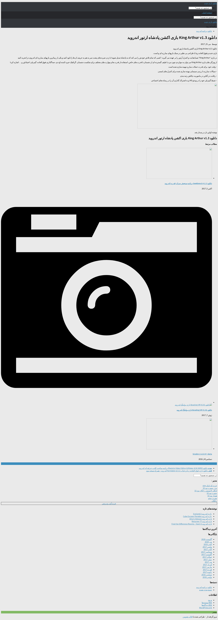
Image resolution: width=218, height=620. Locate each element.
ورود (210, 600)
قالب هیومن (188, 616)
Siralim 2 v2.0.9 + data (202, 454)
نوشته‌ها (207, 602)
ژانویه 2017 (207, 572)
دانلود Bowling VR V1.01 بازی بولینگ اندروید (194, 410)
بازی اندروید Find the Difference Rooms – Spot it (191, 524)
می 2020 (208, 542)
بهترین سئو (212, 498)
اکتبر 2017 (208, 549)
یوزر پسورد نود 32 (210, 488)
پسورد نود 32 (212, 493)
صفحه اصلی (207, 12)
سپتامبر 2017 (206, 552)
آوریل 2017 (207, 564)
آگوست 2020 (206, 539)
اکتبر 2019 (208, 544)
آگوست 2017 (206, 554)
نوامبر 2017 (207, 547)
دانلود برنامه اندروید (204, 31)
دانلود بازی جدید (210, 3)
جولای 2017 (207, 557)
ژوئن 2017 (207, 559)
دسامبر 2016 (206, 574)
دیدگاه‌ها (207, 605)
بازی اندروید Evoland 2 (202, 514)
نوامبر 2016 (207, 577)
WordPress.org (205, 607)
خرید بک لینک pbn (210, 485)
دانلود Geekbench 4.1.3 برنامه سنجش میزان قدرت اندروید (188, 183)
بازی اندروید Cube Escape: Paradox (197, 516)
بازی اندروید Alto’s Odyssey (200, 519)
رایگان (214, 501)
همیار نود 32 (212, 495)
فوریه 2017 (207, 569)
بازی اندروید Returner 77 (202, 521)
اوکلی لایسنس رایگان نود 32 (205, 490)
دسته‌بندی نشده (205, 590)
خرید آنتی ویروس (109, 503)
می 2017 (208, 562)
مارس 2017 (207, 567)
